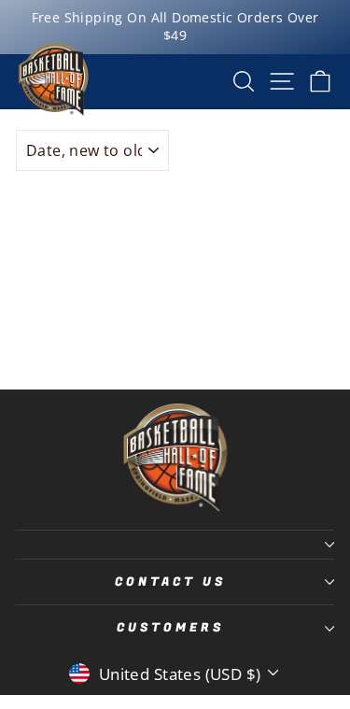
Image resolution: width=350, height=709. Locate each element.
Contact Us (170, 582)
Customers (170, 627)
